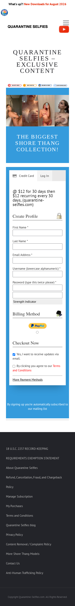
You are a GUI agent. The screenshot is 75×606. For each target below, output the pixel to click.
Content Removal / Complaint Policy (28, 544)
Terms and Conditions (19, 515)
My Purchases (14, 506)
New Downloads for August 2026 (45, 4)
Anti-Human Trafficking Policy (24, 573)
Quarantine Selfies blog (21, 525)
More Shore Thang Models (22, 554)
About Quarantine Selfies (22, 468)
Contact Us (13, 563)
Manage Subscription (19, 496)
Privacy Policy (14, 535)
